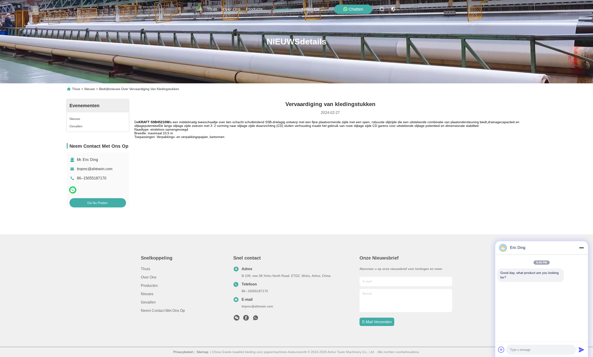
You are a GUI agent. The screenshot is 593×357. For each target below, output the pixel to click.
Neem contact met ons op (163, 311)
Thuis (212, 9)
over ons (231, 9)
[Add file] (501, 349)
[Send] (581, 349)
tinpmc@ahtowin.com (94, 169)
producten (255, 9)
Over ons (148, 277)
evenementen (285, 9)
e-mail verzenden (377, 322)
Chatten (356, 9)
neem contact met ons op (313, 9)
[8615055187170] (255, 319)
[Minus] (581, 248)
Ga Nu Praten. (97, 203)
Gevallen (148, 302)
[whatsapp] (73, 190)
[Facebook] (246, 319)
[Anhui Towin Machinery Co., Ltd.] (199, 9)
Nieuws (89, 89)
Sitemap (202, 352)
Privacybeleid (183, 352)
